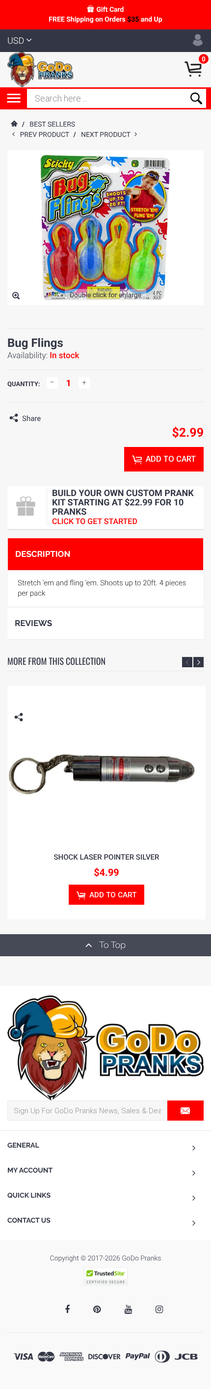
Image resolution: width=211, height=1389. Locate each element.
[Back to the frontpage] (13, 125)
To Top (111, 945)
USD (15, 41)
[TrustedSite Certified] (105, 1276)
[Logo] (40, 69)
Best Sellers (52, 125)
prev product (47, 135)
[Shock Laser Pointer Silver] (106, 764)
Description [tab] (42, 554)
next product (107, 135)
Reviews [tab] (33, 623)
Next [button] (198, 662)
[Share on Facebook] (50, 418)
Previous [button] (187, 662)
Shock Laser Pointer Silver (106, 857)
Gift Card (110, 10)
